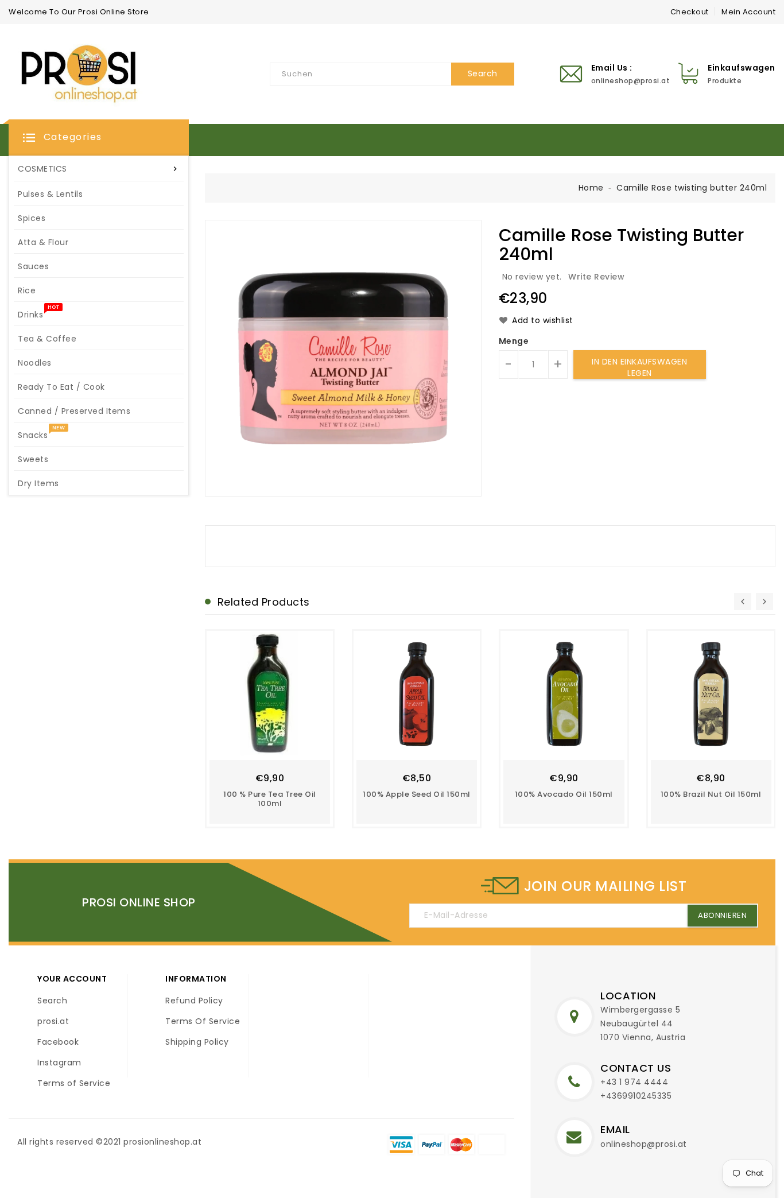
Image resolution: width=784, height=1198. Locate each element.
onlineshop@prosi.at (643, 1144)
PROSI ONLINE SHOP (139, 902)
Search (52, 1000)
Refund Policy (194, 1000)
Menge (514, 341)
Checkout (689, 11)
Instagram (59, 1062)
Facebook (58, 1042)
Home (591, 187)
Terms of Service (73, 1083)
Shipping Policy (197, 1042)
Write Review (596, 276)
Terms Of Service (202, 1021)
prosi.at (53, 1021)
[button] (99, 137)
